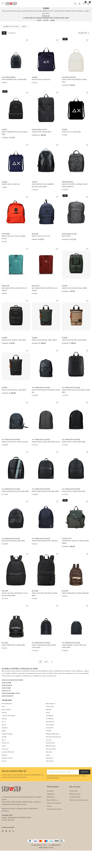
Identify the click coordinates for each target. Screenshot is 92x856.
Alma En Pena (51, 749)
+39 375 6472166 (8, 820)
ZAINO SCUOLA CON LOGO (41, 236)
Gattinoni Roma (7, 758)
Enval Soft (49, 728)
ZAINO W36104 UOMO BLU (41, 79)
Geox (3, 740)
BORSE (45, 20)
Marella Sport (50, 746)
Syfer (51, 848)
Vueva (4, 746)
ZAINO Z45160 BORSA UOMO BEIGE (74, 340)
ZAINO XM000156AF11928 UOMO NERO (45, 491)
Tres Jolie (5, 749)
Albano (4, 719)
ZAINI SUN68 (6, 683)
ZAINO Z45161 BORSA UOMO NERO (14, 340)
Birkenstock (50, 722)
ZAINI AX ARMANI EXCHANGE (12, 680)
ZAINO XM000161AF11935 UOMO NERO (15, 491)
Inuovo (4, 761)
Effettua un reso (74, 794)
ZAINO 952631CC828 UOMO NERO (73, 442)
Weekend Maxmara (52, 734)
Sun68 (4, 737)
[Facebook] (3, 831)
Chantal (49, 731)
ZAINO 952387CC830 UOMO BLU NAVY (15, 442)
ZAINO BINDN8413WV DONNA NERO (14, 79)
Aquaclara (49, 758)
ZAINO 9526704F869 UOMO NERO (13, 541)
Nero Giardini (6, 710)
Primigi (4, 713)
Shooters (49, 752)
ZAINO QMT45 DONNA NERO (41, 132)
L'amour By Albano (8, 716)
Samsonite (49, 761)
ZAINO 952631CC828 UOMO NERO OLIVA (46, 442)
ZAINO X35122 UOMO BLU (11, 184)
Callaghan (49, 716)
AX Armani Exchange (53, 737)
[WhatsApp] (10, 831)
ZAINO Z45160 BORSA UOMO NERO (14, 390)
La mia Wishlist (74, 797)
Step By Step (53, 673)
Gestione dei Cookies (54, 809)
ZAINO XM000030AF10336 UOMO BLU (45, 541)
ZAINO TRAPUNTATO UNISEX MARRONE (75, 593)
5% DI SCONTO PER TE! (14, 771)
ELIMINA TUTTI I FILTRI (11, 27)
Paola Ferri (5, 743)
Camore (48, 740)
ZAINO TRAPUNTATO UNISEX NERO (13, 645)
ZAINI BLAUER (7, 685)
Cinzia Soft (50, 707)
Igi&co (4, 731)
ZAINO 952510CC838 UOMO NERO (73, 491)
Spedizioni (50, 797)
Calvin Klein (50, 725)
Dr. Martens (50, 719)
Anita (48, 713)
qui (59, 778)
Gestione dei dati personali (78, 800)
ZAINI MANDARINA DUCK (11, 693)
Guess (48, 755)
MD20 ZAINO (66, 236)
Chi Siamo (50, 791)
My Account (74, 786)
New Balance (50, 704)
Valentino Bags (7, 734)
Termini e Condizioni (54, 803)
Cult (3, 707)
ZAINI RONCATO (7, 696)
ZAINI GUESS (6, 688)
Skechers (5, 728)
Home (39, 20)
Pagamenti (50, 794)
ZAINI (52, 20)
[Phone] (13, 831)
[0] (84, 4)
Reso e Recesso (52, 800)
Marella (48, 710)
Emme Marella (7, 704)
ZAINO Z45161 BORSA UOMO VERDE (74, 288)
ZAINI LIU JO (6, 691)
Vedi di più (46, 16)
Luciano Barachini (8, 752)
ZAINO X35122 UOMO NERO (71, 132)
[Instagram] (6, 831)
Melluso (5, 755)
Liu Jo (4, 722)
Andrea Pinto (50, 743)
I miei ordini (73, 791)
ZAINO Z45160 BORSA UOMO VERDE (44, 340)
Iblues (4, 725)
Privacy (49, 806)
